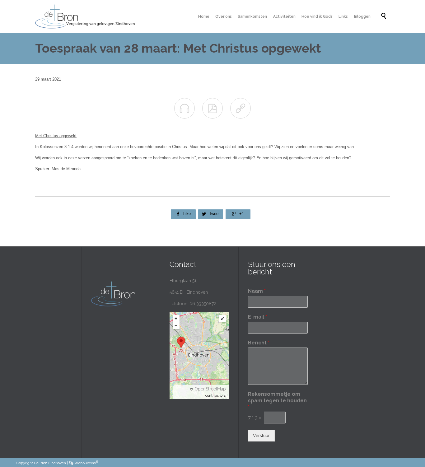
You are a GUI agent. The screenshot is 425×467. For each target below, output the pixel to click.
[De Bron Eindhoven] (87, 16)
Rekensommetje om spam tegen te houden (277, 400)
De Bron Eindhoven (50, 463)
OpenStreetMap (210, 388)
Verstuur (261, 435)
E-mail (257, 317)
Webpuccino (85, 463)
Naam (257, 291)
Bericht (258, 343)
